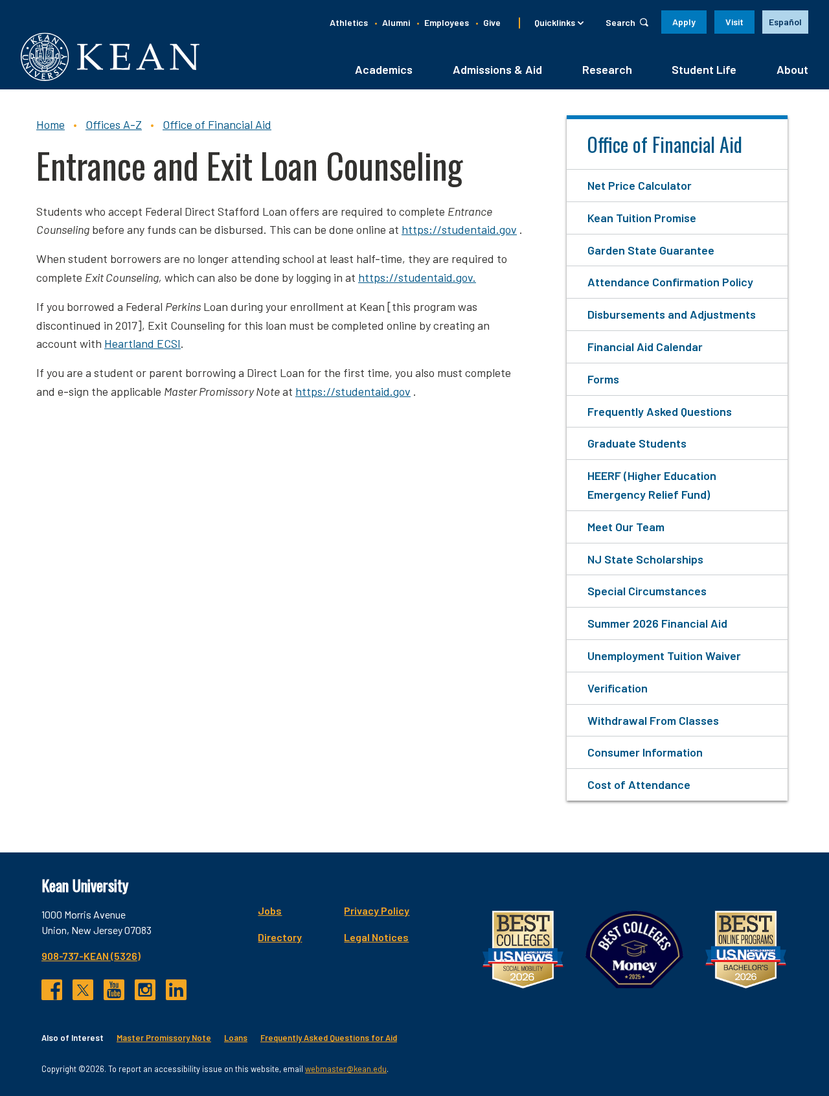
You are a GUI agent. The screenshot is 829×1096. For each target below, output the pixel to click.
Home (50, 124)
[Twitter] (83, 989)
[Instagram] (145, 989)
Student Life (704, 69)
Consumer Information (645, 752)
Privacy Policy (376, 910)
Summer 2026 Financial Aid (657, 623)
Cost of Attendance (638, 784)
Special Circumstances (647, 591)
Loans (235, 1038)
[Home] (110, 56)
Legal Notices (376, 937)
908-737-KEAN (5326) (91, 956)
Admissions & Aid (497, 69)
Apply (684, 21)
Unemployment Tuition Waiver (664, 655)
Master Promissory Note (164, 1038)
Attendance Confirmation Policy (670, 282)
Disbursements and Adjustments (671, 314)
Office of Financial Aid (217, 124)
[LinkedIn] (176, 989)
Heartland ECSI (142, 343)
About (792, 69)
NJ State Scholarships (645, 559)
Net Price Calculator (639, 185)
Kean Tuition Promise (641, 218)
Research (607, 69)
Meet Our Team (625, 526)
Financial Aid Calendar (645, 346)
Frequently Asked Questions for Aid (328, 1038)
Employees (446, 22)
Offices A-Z (113, 124)
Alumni (396, 22)
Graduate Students (637, 443)
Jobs (270, 910)
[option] (785, 22)
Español (785, 21)
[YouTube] (114, 989)
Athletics (349, 22)
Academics (384, 69)
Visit (734, 21)
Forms (603, 379)
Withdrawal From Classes (653, 720)
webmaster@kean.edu (346, 1069)
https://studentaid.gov (459, 229)
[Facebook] (51, 989)
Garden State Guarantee (650, 250)
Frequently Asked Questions (659, 411)
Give (492, 22)
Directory (280, 937)
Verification (617, 688)
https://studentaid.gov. (417, 277)
